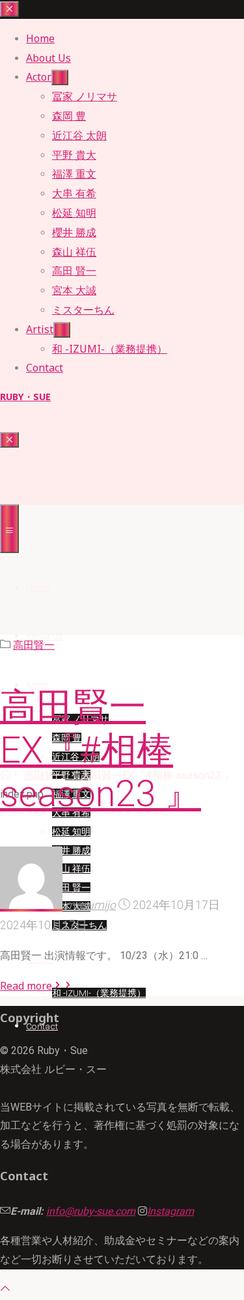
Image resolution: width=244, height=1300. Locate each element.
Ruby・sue (25, 396)
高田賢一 (34, 645)
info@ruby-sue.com (90, 1211)
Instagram (170, 1211)
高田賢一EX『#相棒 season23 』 (100, 750)
